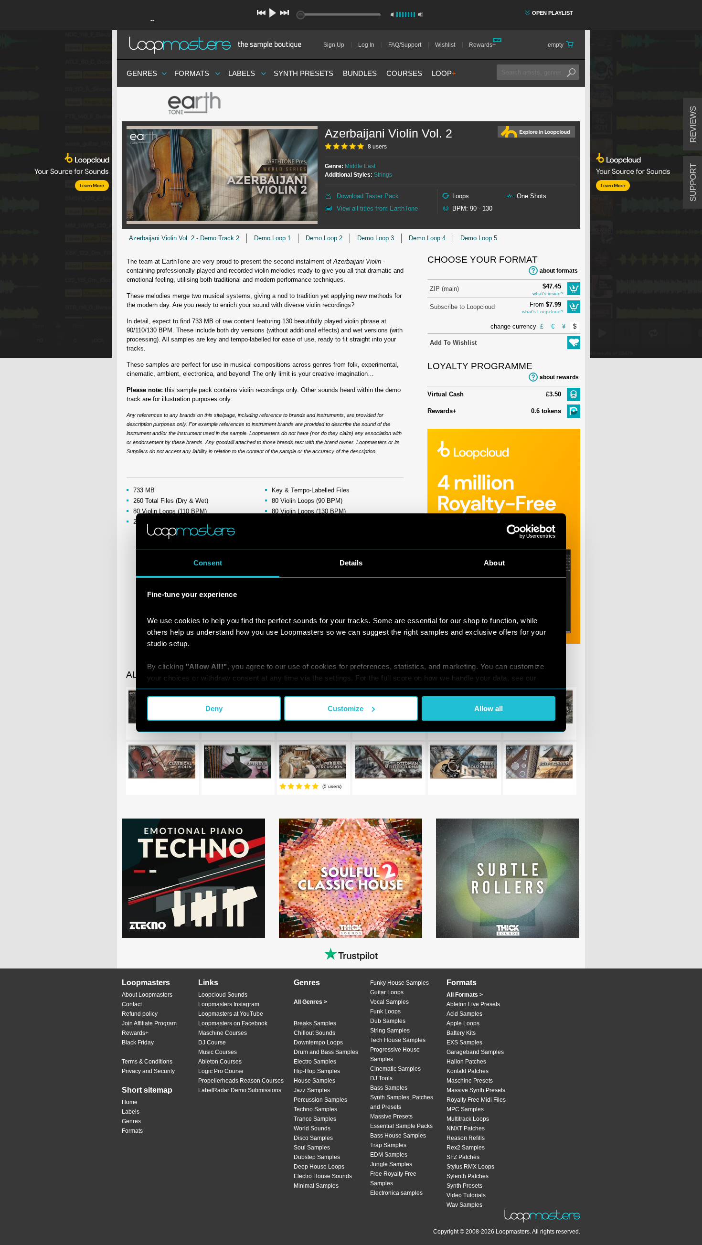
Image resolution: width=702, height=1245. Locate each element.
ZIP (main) (444, 288)
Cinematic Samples (395, 1068)
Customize (345, 708)
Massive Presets (391, 1116)
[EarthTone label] (193, 104)
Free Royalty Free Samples (393, 1179)
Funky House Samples (399, 982)
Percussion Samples (320, 1099)
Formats (191, 73)
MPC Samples (465, 1109)
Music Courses (217, 1052)
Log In (366, 45)
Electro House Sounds (323, 1176)
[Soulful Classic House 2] (350, 878)
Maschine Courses (222, 1033)
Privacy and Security (148, 1071)
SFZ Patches (463, 1157)
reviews (693, 124)
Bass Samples (388, 1088)
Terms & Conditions (147, 1061)
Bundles (360, 73)
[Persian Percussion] (312, 764)
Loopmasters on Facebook (232, 1023)
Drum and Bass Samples (326, 1052)
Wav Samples (464, 1205)
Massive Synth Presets (476, 1090)
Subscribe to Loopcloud (462, 306)
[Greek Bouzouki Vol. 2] (463, 764)
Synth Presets (303, 73)
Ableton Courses (220, 1061)
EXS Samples (464, 1042)
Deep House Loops (319, 1166)
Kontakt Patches (468, 1071)
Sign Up (333, 45)
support (693, 182)
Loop (444, 73)
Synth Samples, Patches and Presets (401, 1102)
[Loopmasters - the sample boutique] (218, 45)
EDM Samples (388, 1154)
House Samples (314, 1080)
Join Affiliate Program (149, 1023)
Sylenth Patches (468, 1176)
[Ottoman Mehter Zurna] (388, 764)
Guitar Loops (387, 992)
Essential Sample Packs (401, 1126)
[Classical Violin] (161, 764)
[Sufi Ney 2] (237, 764)
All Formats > (465, 994)
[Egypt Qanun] (539, 764)
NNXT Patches (466, 1128)
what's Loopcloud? (543, 311)
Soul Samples (312, 1147)
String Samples (390, 1030)
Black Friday (138, 1042)
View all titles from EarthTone (377, 208)
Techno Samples (315, 1109)
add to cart (573, 288)
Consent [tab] (207, 563)
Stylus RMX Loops (470, 1166)
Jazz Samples (312, 1090)
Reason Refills (466, 1138)
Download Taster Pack (368, 196)
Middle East (360, 166)
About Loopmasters (147, 994)
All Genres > (310, 1002)
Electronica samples (396, 1193)
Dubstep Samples (317, 1157)
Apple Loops (463, 1023)
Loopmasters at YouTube (230, 1014)
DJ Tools (381, 1078)
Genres (142, 73)
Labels (241, 73)
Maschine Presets (470, 1080)
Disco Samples (313, 1138)
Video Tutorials (466, 1195)
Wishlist (445, 45)
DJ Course (212, 1042)
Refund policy (140, 1014)
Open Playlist (552, 13)
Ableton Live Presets (473, 1004)
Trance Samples (315, 1119)
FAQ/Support (404, 45)
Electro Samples (315, 1061)
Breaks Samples (315, 1023)
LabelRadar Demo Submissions (239, 1090)
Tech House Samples (397, 1040)
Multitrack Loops (468, 1119)
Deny (214, 708)
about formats (559, 270)
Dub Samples (387, 1021)
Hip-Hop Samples (317, 1071)
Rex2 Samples (466, 1147)
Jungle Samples (391, 1164)
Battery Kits (461, 1033)
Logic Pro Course (221, 1071)
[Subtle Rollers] (507, 878)
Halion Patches (466, 1061)
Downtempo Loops (318, 1042)
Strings (383, 174)
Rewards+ (482, 45)
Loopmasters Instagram (228, 1004)
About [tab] (494, 563)
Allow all (488, 708)
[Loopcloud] (56, 195)
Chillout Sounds (314, 1033)
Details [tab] (351, 563)
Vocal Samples (389, 1002)
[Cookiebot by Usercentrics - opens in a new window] (513, 531)
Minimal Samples (316, 1185)
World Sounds (312, 1128)
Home (130, 1102)
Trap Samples (388, 1145)
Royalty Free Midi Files (476, 1099)
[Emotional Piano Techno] (193, 878)
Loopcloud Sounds (222, 994)
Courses (404, 73)
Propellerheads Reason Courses (241, 1080)
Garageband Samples (475, 1052)
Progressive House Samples (395, 1054)
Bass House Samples (398, 1135)
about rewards (559, 377)
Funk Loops (385, 1011)
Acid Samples (464, 1014)
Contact (132, 1004)
